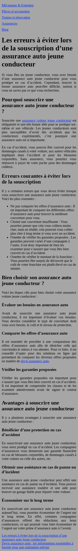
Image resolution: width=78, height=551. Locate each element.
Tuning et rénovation (16, 17)
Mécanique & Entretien (18, 5)
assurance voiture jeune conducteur (46, 120)
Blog (5, 29)
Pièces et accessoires (16, 11)
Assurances (9, 23)
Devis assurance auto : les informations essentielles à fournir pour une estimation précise (37, 545)
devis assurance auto (35, 361)
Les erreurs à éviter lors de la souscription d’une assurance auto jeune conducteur (34, 537)
